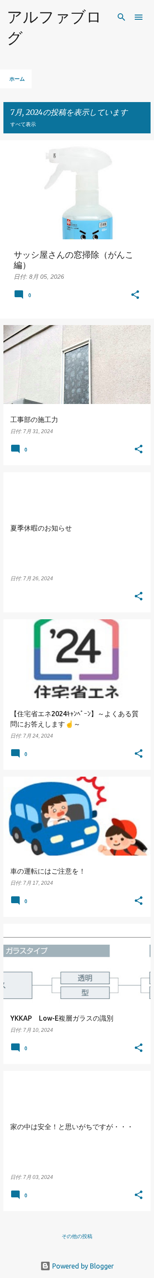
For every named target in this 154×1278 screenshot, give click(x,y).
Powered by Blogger (82, 1266)
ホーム (17, 78)
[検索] (121, 17)
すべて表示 (23, 124)
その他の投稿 (77, 1236)
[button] (135, 295)
